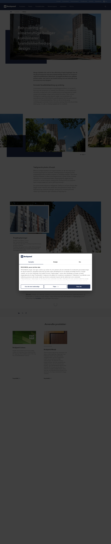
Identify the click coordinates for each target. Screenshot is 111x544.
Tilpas (54, 286)
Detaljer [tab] (55, 262)
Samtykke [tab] (31, 262)
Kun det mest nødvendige (32, 286)
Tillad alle (79, 286)
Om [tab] (80, 262)
